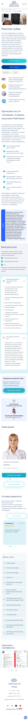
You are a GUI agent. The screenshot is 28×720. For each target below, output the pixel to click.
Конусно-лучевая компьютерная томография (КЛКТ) (14, 591)
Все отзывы (17, 516)
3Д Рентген (9, 577)
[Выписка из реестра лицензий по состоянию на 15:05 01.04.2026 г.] (8, 658)
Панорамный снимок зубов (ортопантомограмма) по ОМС (15, 599)
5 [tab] (17, 479)
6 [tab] (18, 479)
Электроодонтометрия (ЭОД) (14, 620)
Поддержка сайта (11, 709)
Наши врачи (6, 72)
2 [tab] (12, 479)
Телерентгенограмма (12, 568)
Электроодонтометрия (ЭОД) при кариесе (14, 626)
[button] (16, 670)
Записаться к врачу (14, 390)
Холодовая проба (11, 614)
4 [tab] (15, 479)
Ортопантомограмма (12, 572)
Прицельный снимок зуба (13, 605)
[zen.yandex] (16, 706)
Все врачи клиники (14, 484)
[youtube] (20, 706)
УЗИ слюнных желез (12, 610)
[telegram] (8, 706)
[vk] (12, 706)
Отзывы (15, 72)
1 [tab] (9, 479)
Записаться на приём (14, 475)
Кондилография (10, 563)
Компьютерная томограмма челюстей (14, 583)
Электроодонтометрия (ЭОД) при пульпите (14, 632)
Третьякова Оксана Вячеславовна (14, 415)
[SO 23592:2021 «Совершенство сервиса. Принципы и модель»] (20, 658)
